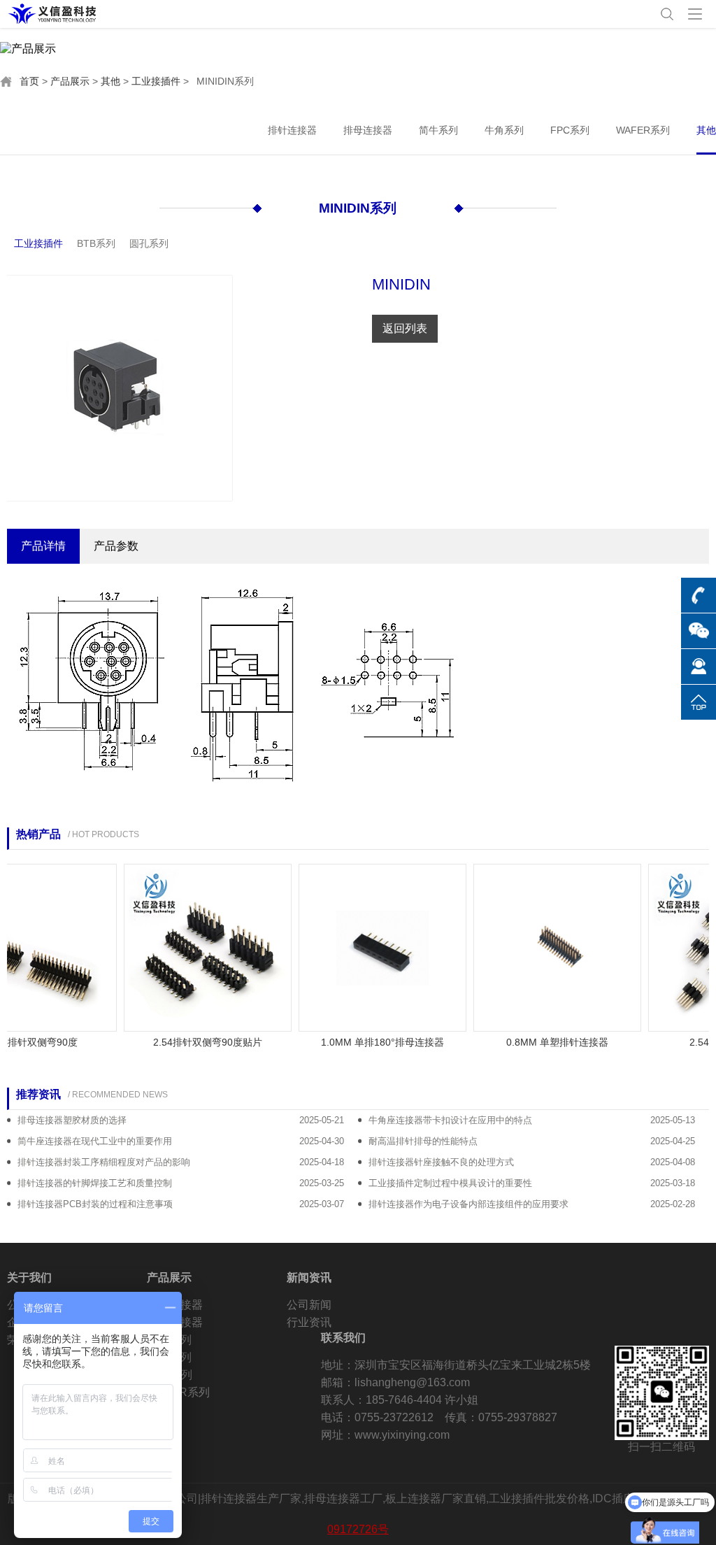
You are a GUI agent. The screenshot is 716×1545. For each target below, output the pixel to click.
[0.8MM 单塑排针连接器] (544, 947)
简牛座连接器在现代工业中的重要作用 (94, 1141)
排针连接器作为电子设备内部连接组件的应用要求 (468, 1204)
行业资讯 (309, 1322)
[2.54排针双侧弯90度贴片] (194, 947)
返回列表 (404, 328)
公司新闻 (309, 1305)
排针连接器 (292, 130)
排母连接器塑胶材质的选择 (72, 1120)
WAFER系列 (643, 130)
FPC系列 (569, 130)
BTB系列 (96, 243)
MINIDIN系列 (357, 208)
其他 (110, 81)
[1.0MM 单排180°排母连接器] (369, 947)
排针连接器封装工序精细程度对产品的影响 (103, 1162)
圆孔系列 (149, 243)
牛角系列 (504, 130)
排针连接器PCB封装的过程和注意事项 (95, 1204)
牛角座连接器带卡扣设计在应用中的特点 (450, 1120)
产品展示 (70, 81)
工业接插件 (155, 81)
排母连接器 (367, 130)
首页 (29, 81)
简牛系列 (438, 130)
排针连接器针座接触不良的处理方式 (441, 1162)
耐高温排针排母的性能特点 (423, 1141)
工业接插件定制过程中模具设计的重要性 (450, 1183)
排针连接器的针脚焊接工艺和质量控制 (94, 1183)
